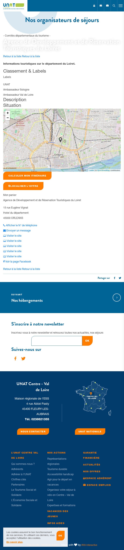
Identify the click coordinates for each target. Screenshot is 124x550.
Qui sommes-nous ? (23, 463)
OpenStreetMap (103, 170)
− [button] (8, 118)
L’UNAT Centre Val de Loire (24, 455)
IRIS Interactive (89, 545)
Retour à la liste (21, 56)
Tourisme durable (57, 469)
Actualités (91, 464)
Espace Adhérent (94, 5)
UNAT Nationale (90, 431)
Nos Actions (56, 452)
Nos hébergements (27, 298)
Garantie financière (91, 455)
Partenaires (18, 484)
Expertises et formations (61, 505)
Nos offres (91, 471)
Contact (101, 5)
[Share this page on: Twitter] (120, 278)
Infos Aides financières (56, 526)
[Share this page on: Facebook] (114, 278)
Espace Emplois (99, 485)
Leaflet (91, 170)
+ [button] (8, 113)
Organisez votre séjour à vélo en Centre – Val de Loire (61, 495)
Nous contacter (33, 431)
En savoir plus (14, 542)
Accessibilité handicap (60, 474)
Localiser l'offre (24, 186)
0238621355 (40, 419)
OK (87, 340)
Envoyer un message (18, 230)
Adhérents (17, 469)
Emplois (107, 5)
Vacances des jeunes (57, 514)
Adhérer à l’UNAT (21, 474)
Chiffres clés (18, 479)
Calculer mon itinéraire (27, 175)
